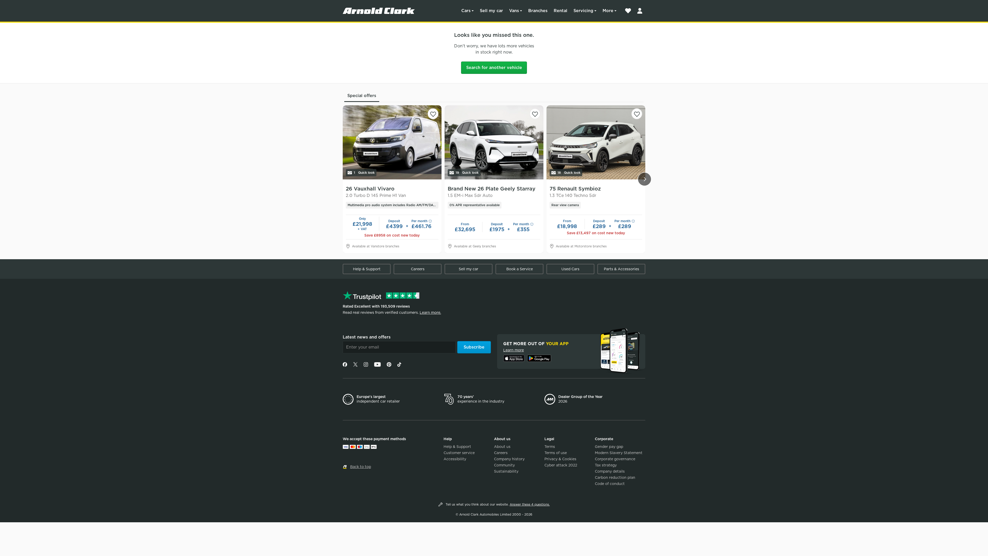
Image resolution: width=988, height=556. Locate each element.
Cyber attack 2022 (560, 465)
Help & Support (367, 269)
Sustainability (506, 471)
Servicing (583, 10)
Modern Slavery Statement (618, 453)
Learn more (513, 350)
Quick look (364, 173)
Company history (509, 459)
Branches (538, 10)
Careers (418, 269)
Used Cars (570, 269)
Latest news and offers (367, 337)
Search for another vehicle (494, 67)
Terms (549, 447)
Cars (466, 10)
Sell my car (491, 10)
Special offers (361, 95)
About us (502, 447)
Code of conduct (610, 484)
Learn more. (430, 312)
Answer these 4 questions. (530, 504)
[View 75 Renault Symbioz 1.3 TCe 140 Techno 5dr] (595, 142)
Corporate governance (615, 459)
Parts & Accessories (621, 269)
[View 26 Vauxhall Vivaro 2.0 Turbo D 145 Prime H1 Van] (392, 142)
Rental (560, 10)
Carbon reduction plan (615, 477)
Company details (610, 471)
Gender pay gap (609, 447)
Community (504, 465)
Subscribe (474, 347)
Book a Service (519, 269)
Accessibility (455, 459)
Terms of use (555, 453)
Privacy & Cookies (560, 459)
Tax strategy (606, 465)
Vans (514, 10)
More (608, 10)
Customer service (459, 453)
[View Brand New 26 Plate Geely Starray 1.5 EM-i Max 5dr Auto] (494, 142)
